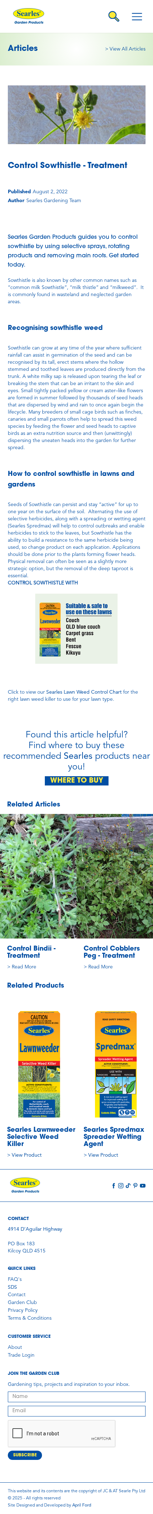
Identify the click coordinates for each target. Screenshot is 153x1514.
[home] (33, 16)
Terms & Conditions (30, 1318)
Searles (78, 756)
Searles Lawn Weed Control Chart (84, 692)
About (15, 1347)
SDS (12, 1287)
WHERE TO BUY (76, 780)
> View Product (24, 1155)
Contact (17, 1294)
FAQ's (15, 1279)
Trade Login (21, 1355)
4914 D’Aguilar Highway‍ (35, 1229)
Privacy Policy (23, 1310)
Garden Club (22, 1302)
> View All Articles (125, 49)
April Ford (81, 1505)
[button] (137, 16)
